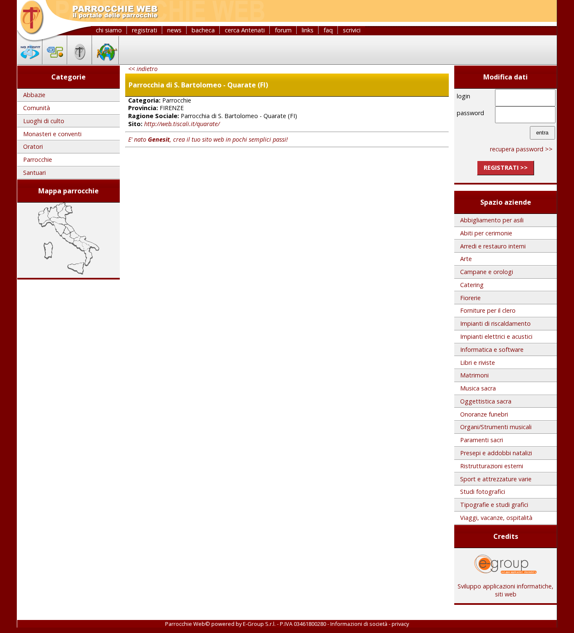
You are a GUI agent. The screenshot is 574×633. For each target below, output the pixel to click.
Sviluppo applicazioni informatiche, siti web (505, 590)
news (174, 30)
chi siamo (109, 30)
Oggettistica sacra (485, 401)
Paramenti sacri (481, 440)
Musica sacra (478, 388)
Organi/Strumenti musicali (496, 427)
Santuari (34, 173)
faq (328, 30)
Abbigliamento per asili (492, 220)
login (463, 96)
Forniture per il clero (488, 310)
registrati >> (506, 167)
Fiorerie (470, 298)
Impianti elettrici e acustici (496, 336)
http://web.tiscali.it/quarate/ (182, 124)
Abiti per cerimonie (486, 233)
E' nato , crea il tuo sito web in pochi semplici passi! (208, 139)
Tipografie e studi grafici (494, 505)
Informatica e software (492, 349)
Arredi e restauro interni (493, 246)
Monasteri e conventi (52, 134)
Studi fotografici (482, 492)
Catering (472, 285)
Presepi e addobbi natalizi (496, 453)
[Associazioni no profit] (29, 61)
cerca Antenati (245, 30)
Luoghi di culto (43, 121)
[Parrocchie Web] (79, 61)
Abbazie (34, 95)
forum (283, 30)
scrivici (352, 30)
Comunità (36, 108)
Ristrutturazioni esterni (491, 466)
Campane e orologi (486, 272)
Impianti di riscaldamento (495, 323)
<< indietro (143, 69)
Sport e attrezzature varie (496, 479)
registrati (144, 30)
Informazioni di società (358, 624)
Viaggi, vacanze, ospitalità (496, 518)
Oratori (33, 146)
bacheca (203, 30)
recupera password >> (521, 149)
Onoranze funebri (484, 414)
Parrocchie (37, 160)
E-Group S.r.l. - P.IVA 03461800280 (284, 624)
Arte (466, 259)
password (470, 113)
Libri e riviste (477, 363)
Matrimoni (474, 375)
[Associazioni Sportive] (54, 61)
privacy (400, 624)
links (307, 30)
